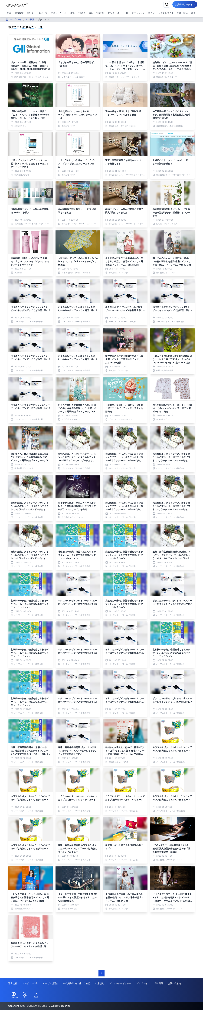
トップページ (15, 19)
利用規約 (99, 983)
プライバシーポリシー (120, 983)
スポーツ (43, 13)
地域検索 (19, 13)
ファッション (138, 13)
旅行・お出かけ (96, 13)
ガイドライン (143, 983)
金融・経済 (182, 13)
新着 (9, 13)
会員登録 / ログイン (185, 4)
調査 (193, 13)
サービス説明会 (50, 983)
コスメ (151, 13)
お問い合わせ (174, 983)
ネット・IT (122, 13)
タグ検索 (30, 19)
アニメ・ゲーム (58, 13)
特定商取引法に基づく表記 (76, 983)
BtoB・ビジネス (78, 13)
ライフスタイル (166, 13)
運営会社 (12, 983)
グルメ (111, 13)
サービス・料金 (30, 983)
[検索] (167, 4)
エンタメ (31, 13)
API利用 (159, 983)
